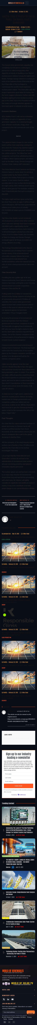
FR (14, 1022)
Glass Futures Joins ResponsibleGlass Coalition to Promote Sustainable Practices (17, 634)
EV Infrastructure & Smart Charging (11, 856)
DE (9, 1022)
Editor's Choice (6, 824)
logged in (15, 738)
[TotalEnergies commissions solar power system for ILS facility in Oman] (18, 910)
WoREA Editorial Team (13, 27)
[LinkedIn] (8, 999)
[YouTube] (12, 999)
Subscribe (30, 1013)
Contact (10, 1019)
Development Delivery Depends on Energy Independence (18, 537)
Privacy (29, 1017)
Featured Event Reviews (7, 888)
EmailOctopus (22, 794)
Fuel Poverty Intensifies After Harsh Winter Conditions (18, 665)
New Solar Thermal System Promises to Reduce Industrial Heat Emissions (16, 601)
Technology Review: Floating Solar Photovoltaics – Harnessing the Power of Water (20, 952)
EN (5, 1022)
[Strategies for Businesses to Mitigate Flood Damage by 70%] (18, 552)
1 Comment (19, 31)
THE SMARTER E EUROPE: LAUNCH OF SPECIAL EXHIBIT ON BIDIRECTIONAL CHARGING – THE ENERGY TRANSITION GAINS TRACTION (20, 862)
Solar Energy (5, 918)
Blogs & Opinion (25, 29)
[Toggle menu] (27, 3)
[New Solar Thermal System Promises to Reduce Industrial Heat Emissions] (18, 584)
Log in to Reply (30, 725)
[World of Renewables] (6, 984)
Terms (5, 1019)
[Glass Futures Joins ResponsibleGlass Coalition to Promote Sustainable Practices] (18, 617)
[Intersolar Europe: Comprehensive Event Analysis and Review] (18, 880)
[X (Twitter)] (4, 999)
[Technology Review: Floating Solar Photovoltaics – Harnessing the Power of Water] (18, 939)
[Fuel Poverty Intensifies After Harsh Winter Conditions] (18, 650)
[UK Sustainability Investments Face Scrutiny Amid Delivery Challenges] (18, 680)
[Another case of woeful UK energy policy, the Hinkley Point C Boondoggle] (18, 47)
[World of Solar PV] (22, 984)
